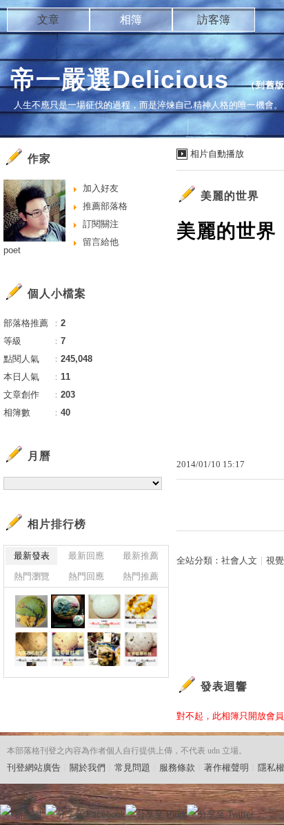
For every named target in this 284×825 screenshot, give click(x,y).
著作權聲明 (226, 767)
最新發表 (32, 555)
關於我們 (87, 767)
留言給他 (101, 242)
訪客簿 (213, 19)
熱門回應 (86, 576)
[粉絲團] (5, 809)
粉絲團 (27, 814)
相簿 (131, 19)
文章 (48, 19)
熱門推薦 (141, 576)
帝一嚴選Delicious (123, 79)
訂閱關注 (101, 224)
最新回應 (86, 555)
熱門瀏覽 (32, 576)
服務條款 (177, 767)
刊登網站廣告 (34, 767)
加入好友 (101, 188)
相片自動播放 (217, 154)
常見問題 (132, 767)
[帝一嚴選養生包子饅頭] (31, 611)
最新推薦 (141, 555)
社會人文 (239, 560)
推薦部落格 (105, 206)
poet (12, 250)
